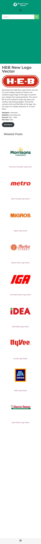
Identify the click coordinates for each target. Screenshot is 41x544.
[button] (20, 10)
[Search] (36, 16)
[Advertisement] (20, 42)
